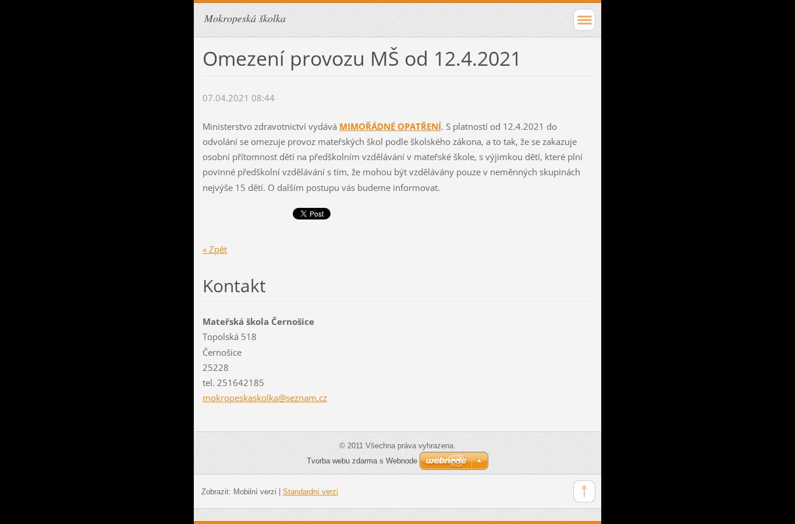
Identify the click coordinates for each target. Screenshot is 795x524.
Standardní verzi (310, 491)
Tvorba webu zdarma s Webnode (362, 460)
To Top (584, 491)
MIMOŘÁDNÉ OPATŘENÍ (390, 126)
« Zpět (215, 249)
